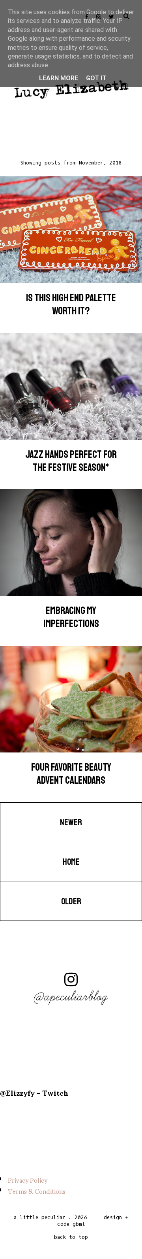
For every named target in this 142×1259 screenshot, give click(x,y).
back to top (71, 1237)
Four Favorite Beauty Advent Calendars (71, 774)
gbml (79, 1224)
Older (71, 901)
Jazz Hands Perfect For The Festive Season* (71, 461)
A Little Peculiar (39, 1217)
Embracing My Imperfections (71, 617)
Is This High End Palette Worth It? (71, 304)
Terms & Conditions (36, 1190)
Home (71, 862)
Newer (71, 822)
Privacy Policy (27, 1179)
